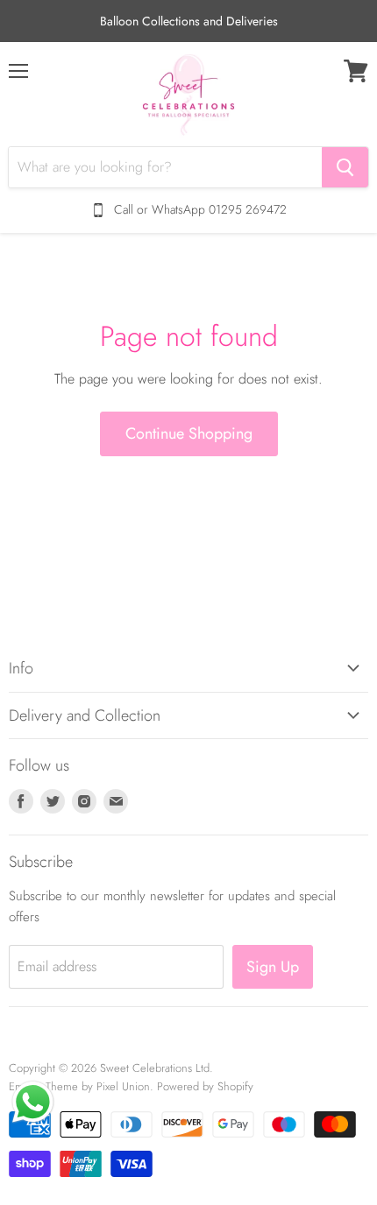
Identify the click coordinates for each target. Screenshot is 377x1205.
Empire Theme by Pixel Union (79, 1086)
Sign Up (272, 966)
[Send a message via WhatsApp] (33, 1102)
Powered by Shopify (205, 1086)
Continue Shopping (189, 433)
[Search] (345, 167)
